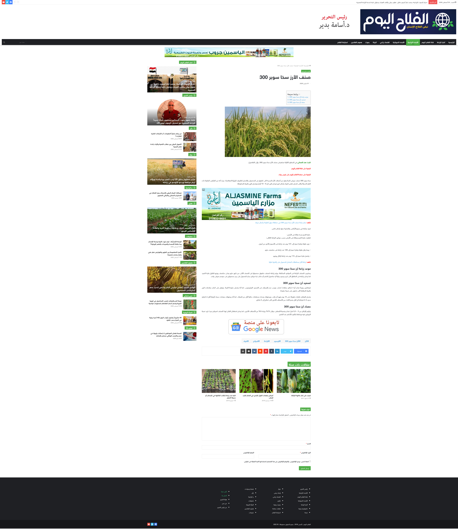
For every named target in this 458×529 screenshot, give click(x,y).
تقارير (279, 500)
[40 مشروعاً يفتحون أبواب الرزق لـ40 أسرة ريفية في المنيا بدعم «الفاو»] (189, 320)
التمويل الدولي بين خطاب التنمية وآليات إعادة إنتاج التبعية (166, 145)
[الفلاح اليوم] (382, 21)
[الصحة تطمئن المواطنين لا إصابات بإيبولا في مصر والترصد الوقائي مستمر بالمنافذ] (189, 336)
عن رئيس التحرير (222, 507)
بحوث (367, 42)
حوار (279, 488)
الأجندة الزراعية (413, 42)
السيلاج (256, 341)
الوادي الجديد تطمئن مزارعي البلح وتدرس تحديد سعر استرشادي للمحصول (172, 288)
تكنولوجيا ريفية (303, 508)
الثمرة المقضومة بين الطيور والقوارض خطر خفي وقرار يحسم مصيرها (165, 253)
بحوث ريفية (277, 504)
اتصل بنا (224, 495)
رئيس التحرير (304, 488)
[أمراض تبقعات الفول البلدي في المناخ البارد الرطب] (256, 381)
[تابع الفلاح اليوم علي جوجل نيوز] (256, 326)
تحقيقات (251, 500)
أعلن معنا (224, 491)
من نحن (224, 503)
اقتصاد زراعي (385, 42)
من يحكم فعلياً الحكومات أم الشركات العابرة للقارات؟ (166, 134)
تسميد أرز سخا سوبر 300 (297, 99)
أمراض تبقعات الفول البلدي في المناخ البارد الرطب (258, 396)
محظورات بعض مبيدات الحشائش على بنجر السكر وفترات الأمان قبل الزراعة (402, 2)
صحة (306, 512)
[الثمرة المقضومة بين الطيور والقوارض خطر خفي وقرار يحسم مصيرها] (189, 255)
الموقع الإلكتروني (248, 452)
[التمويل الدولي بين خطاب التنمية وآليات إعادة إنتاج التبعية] (189, 147)
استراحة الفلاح (342, 42)
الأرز (306, 341)
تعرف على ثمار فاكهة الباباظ (301, 395)
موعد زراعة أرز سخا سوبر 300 (298, 96)
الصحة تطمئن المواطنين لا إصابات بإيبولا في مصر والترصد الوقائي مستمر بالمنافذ (166, 334)
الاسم (308, 443)
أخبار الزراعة (441, 42)
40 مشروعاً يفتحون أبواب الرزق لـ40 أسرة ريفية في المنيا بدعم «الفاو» (165, 318)
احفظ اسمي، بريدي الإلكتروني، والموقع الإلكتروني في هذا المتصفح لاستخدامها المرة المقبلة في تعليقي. (276, 461)
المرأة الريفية (250, 504)
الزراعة (266, 341)
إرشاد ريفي (277, 492)
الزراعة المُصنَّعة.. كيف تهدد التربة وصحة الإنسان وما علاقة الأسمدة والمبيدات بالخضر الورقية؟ (165, 242)
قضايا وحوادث (249, 488)
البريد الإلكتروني (305, 452)
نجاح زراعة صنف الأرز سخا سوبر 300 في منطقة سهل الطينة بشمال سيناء (280, 222)
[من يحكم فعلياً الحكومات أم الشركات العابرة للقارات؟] (189, 136)
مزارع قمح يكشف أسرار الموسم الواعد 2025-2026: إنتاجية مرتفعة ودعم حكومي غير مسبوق (172, 180)
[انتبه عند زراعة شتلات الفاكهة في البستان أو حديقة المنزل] (219, 381)
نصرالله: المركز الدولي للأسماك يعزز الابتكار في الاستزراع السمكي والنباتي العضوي (165, 194)
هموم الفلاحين (356, 42)
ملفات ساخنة (276, 508)
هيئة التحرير (223, 499)
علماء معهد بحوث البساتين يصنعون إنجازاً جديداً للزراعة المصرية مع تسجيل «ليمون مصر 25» (174, 121)
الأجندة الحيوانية (398, 42)
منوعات (251, 512)
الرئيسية (451, 42)
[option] (171, 79)
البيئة (375, 42)
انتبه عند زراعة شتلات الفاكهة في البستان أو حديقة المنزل (220, 396)
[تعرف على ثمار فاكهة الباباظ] (294, 381)
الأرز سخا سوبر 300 (292, 341)
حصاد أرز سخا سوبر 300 (297, 102)
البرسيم (277, 341)
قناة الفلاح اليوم (428, 42)
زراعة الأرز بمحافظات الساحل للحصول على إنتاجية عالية (287, 261)
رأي (253, 492)
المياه (246, 341)
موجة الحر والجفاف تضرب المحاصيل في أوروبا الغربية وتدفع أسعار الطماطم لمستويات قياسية (165, 302)
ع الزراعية (251, 496)
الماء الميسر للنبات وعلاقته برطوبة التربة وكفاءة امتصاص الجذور (174, 229)
